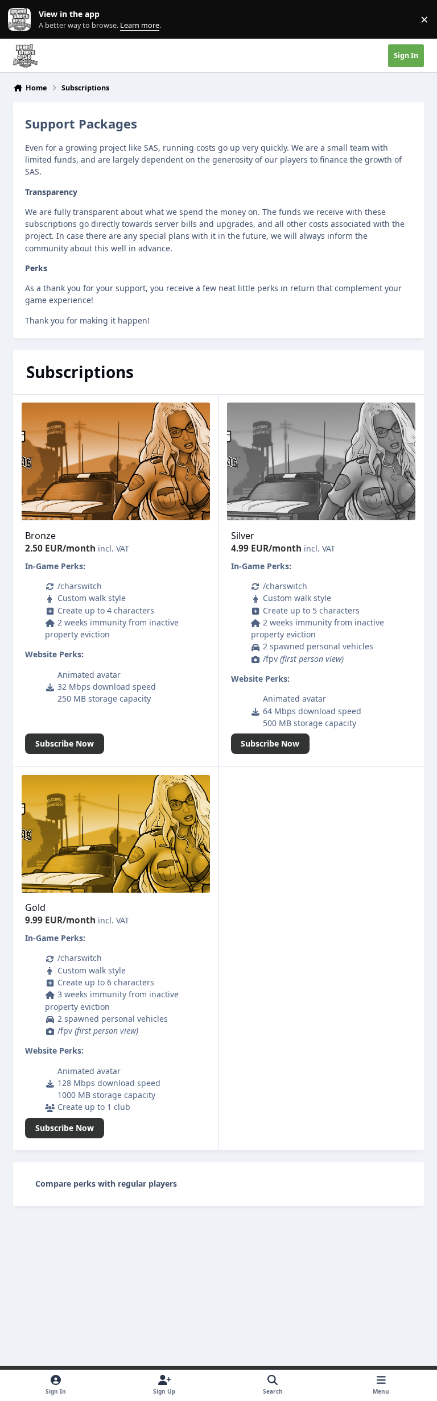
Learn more (22, 19)
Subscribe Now (64, 743)
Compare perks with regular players (106, 1183)
